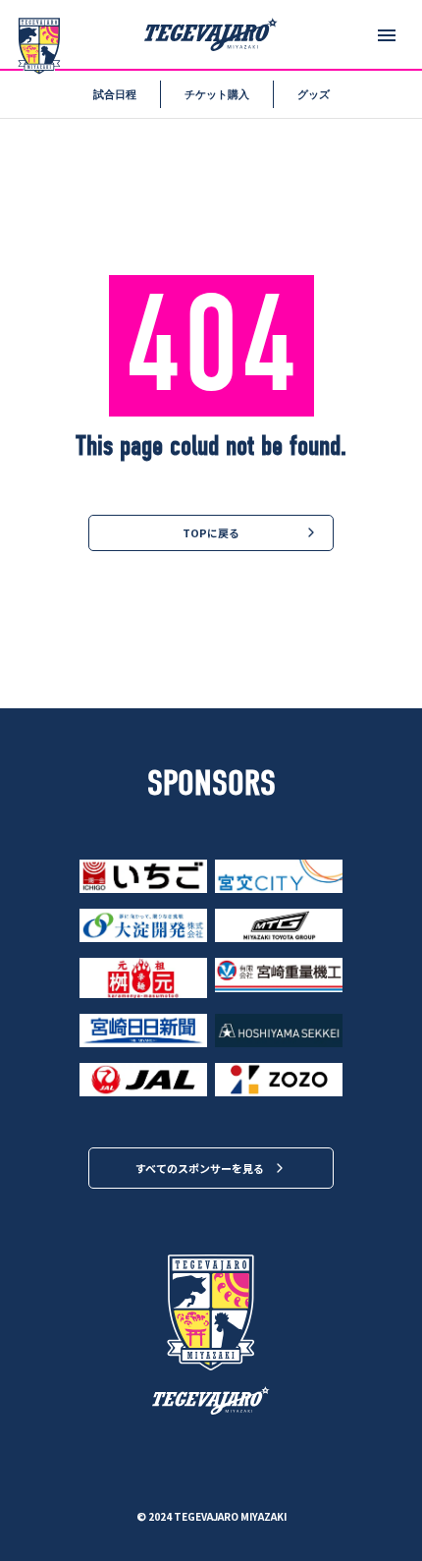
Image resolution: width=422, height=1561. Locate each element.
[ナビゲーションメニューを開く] (386, 35)
